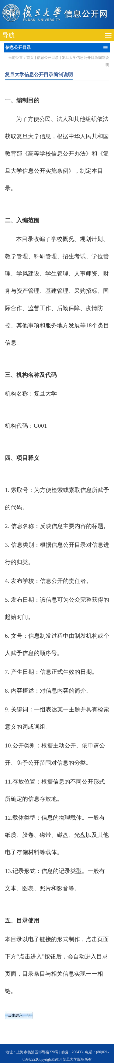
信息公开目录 (48, 57)
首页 (30, 57)
